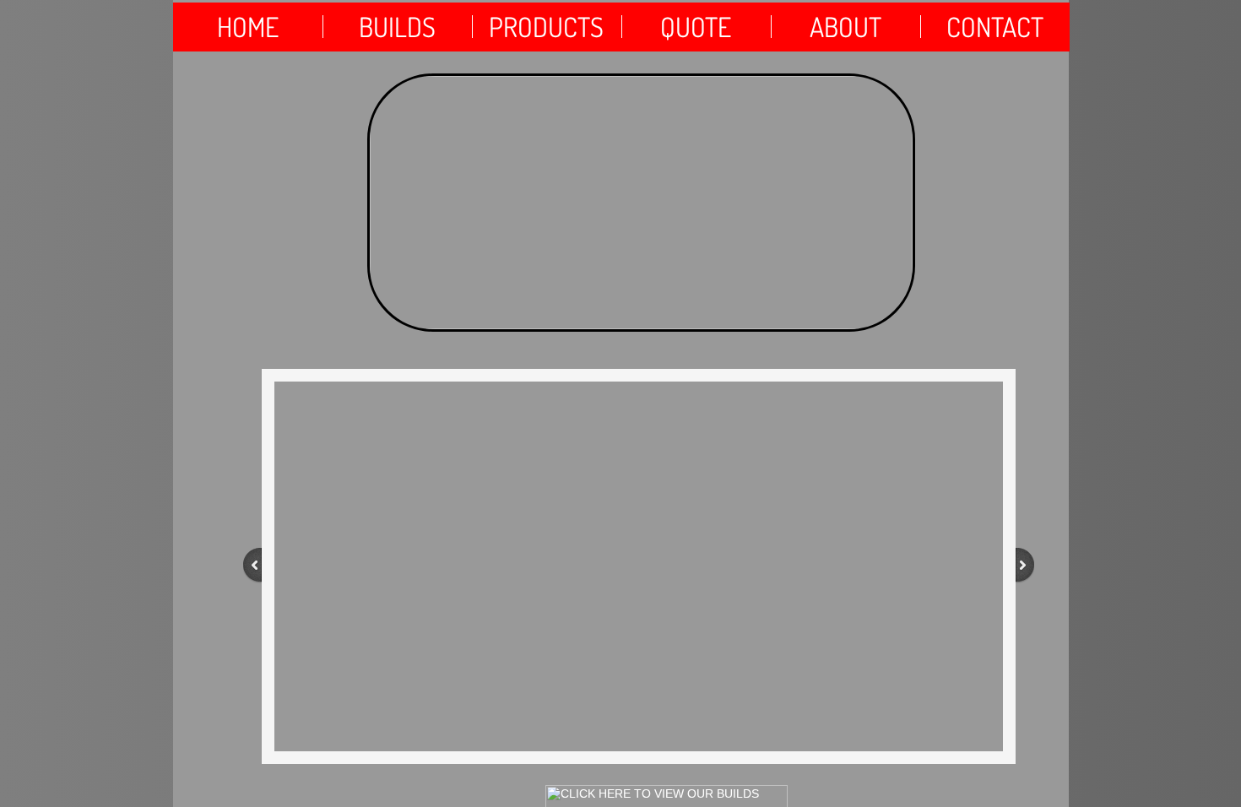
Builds (397, 26)
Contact (994, 26)
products (546, 26)
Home (248, 26)
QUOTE (695, 26)
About (845, 26)
